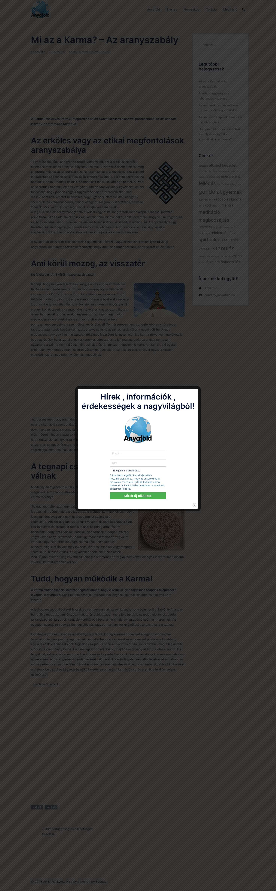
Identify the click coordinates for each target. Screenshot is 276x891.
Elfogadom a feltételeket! (126, 470)
